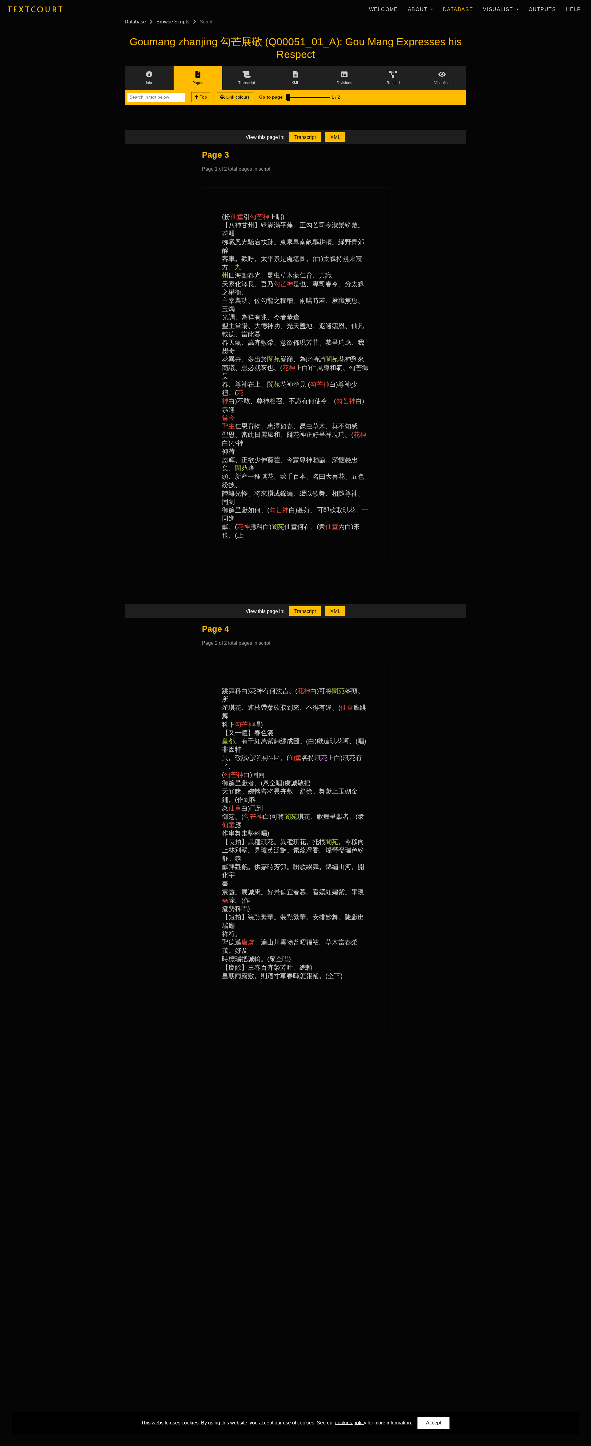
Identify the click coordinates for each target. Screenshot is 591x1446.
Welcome (383, 9)
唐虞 (247, 942)
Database (458, 9)
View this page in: (265, 137)
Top (203, 97)
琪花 (321, 757)
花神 (288, 367)
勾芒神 (259, 216)
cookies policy (350, 1422)
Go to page (271, 97)
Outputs (542, 9)
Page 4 (215, 629)
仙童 (237, 216)
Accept (433, 1422)
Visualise (499, 9)
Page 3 (215, 155)
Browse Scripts (172, 21)
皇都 (228, 741)
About (418, 9)
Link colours (237, 97)
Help (573, 9)
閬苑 (273, 359)
